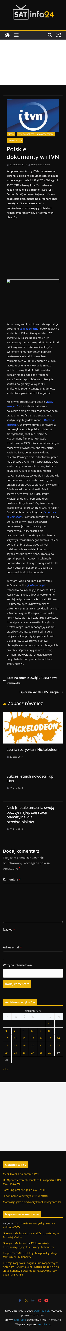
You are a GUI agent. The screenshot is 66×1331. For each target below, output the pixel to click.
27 (32, 1052)
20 (32, 1045)
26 (24, 1052)
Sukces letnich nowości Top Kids (30, 778)
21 (41, 1045)
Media (11, 134)
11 (15, 1038)
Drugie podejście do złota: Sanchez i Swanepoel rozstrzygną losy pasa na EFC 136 (31, 1270)
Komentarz (12, 879)
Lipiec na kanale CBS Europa (39, 692)
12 (24, 1038)
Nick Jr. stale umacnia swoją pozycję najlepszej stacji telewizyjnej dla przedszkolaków (30, 814)
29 (49, 1052)
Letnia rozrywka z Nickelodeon (32, 749)
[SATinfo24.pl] (7, 35)
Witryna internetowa (17, 965)
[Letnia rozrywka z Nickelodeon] (33, 715)
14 (41, 1038)
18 (15, 1045)
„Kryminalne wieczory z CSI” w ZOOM (25, 1196)
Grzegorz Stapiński (40, 164)
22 (49, 1045)
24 (6, 1052)
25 (15, 1052)
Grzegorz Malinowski (15, 1233)
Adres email (12, 947)
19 (24, 1045)
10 (6, 1038)
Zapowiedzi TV (15, 140)
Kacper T (8, 1253)
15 (49, 1038)
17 (6, 1045)
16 (58, 1038)
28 (41, 1052)
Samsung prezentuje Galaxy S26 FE (24, 1190)
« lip (5, 1069)
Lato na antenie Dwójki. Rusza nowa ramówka (32, 680)
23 (58, 1045)
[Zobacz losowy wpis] (58, 35)
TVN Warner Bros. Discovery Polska (36, 134)
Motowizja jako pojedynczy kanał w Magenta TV (32, 1202)
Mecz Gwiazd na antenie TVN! (21, 1174)
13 (32, 1038)
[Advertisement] (33, 62)
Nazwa (9, 930)
